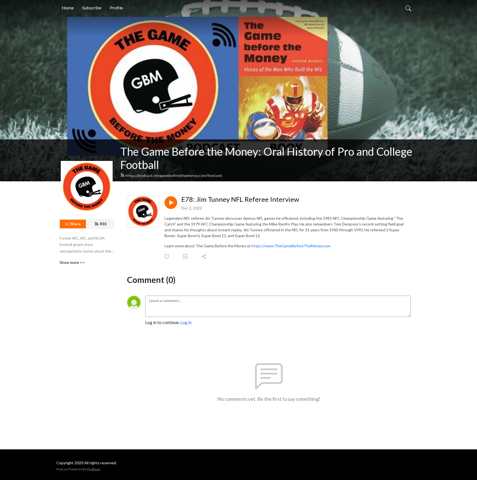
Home (68, 7)
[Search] (408, 7)
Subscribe (91, 7)
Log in (186, 322)
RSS (103, 223)
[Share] (204, 256)
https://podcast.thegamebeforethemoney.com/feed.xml (174, 175)
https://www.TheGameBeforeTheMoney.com (290, 245)
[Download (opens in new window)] (185, 256)
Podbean (93, 469)
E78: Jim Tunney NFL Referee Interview (240, 199)
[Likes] (167, 256)
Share (75, 223)
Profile (116, 7)
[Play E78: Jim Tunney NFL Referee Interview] (171, 202)
